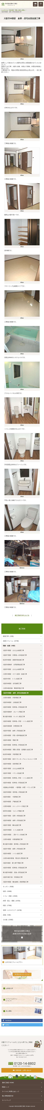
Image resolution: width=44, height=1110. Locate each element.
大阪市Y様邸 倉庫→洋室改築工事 (14, 849)
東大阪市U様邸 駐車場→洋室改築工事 (15, 844)
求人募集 (9, 1011)
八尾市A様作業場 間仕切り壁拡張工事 (15, 858)
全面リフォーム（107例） (11, 641)
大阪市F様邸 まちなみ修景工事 (13, 669)
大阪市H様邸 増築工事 (10, 740)
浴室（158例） (8, 891)
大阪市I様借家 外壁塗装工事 (12, 726)
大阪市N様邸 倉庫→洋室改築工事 (14, 820)
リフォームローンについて (11, 999)
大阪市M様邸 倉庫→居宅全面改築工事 (16, 693)
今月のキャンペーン (22, 974)
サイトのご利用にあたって (10, 1091)
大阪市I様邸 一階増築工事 (12, 797)
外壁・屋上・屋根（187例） (12, 901)
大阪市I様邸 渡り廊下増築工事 (13, 863)
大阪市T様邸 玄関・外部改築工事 (14, 816)
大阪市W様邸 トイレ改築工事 (13, 830)
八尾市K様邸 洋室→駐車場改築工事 (15, 735)
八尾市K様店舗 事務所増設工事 (13, 688)
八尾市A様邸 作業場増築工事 (13, 839)
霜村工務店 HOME (8, 1082)
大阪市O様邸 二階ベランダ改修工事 (15, 834)
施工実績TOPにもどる (22, 615)
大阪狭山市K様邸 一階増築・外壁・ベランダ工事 (19, 787)
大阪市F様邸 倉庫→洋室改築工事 (14, 731)
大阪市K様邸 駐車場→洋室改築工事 (15, 745)
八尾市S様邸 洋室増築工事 (12, 697)
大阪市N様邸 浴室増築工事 (12, 764)
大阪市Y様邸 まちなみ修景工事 (13, 650)
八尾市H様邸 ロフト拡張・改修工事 (15, 674)
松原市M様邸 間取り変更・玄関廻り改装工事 (18, 749)
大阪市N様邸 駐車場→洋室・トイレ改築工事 (18, 721)
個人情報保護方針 (8, 1096)
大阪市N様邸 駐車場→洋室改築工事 (15, 707)
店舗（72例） (7, 915)
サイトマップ (6, 1100)
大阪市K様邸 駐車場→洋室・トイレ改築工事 (18, 778)
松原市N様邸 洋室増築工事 (12, 754)
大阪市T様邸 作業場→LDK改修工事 (15, 655)
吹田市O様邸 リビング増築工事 (13, 811)
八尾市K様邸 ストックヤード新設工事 (15, 806)
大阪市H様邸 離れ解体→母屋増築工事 (15, 882)
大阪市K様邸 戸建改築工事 (12, 801)
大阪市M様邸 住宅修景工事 (12, 683)
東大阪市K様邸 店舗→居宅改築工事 (15, 872)
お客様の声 (9, 988)
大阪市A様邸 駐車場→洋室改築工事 (15, 782)
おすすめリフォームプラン (14, 962)
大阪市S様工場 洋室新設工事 (13, 877)
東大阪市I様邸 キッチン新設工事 (14, 716)
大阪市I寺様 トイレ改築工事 (12, 679)
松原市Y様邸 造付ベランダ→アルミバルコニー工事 (20, 759)
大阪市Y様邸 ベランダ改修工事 (13, 773)
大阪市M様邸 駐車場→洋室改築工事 (15, 792)
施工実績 (11, 10)
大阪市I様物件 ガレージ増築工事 (14, 712)
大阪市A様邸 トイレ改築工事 (13, 853)
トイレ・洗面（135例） (10, 896)
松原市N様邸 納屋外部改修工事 (13, 660)
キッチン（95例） (9, 886)
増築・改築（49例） (20, 10)
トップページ (4, 10)
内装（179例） (8, 905)
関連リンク (5, 1087)
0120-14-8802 (25, 1063)
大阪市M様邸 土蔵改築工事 (12, 702)
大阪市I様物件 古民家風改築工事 (14, 664)
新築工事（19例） (9, 636)
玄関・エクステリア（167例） (13, 910)
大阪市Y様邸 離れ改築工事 (12, 825)
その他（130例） (8, 919)
